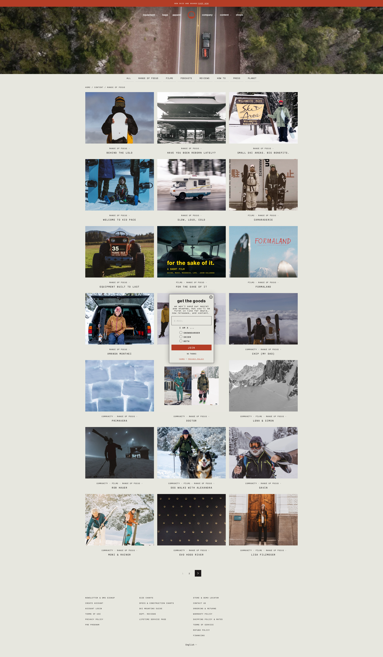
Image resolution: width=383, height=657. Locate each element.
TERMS (182, 359)
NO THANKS (191, 353)
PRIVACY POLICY (196, 359)
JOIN (191, 347)
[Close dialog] (210, 297)
